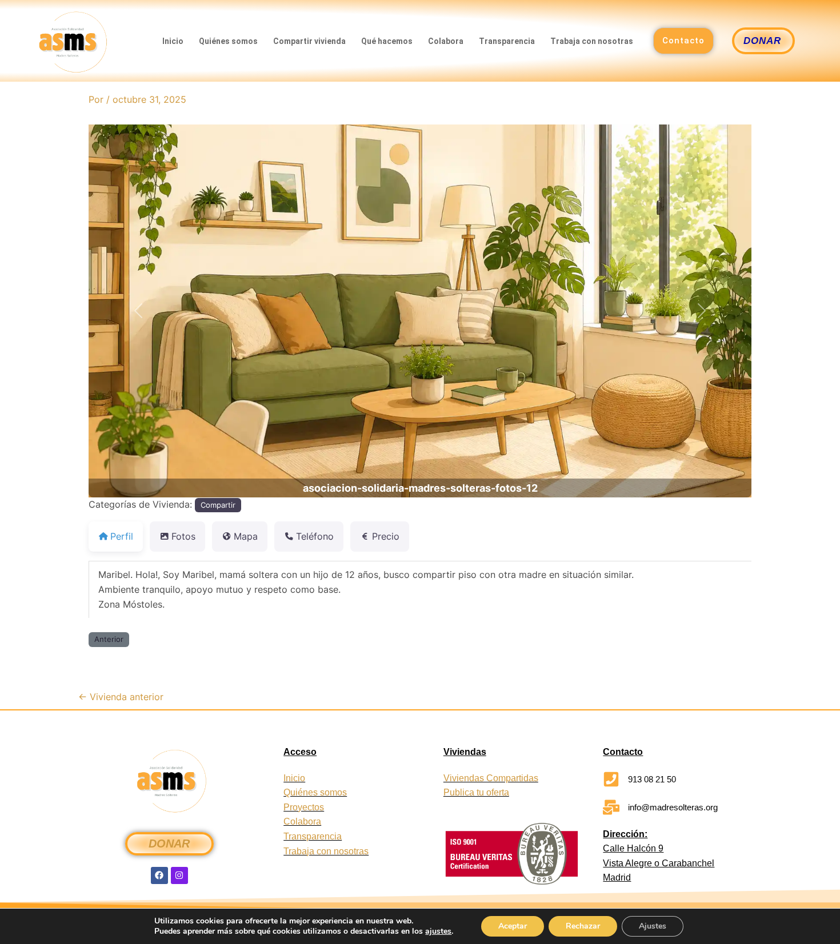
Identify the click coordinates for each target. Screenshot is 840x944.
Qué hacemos (387, 41)
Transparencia (507, 41)
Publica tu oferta (476, 792)
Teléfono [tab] (315, 536)
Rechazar (583, 926)
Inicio (172, 41)
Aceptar (512, 926)
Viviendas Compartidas (490, 778)
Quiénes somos (228, 41)
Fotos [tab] (183, 536)
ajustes (438, 931)
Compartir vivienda (309, 41)
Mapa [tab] (246, 536)
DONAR (169, 843)
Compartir (218, 504)
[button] (138, 310)
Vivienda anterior (120, 696)
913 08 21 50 (652, 779)
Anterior (108, 639)
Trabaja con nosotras (591, 41)
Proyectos (303, 807)
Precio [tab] (385, 536)
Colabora (445, 41)
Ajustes (652, 926)
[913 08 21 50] (611, 779)
